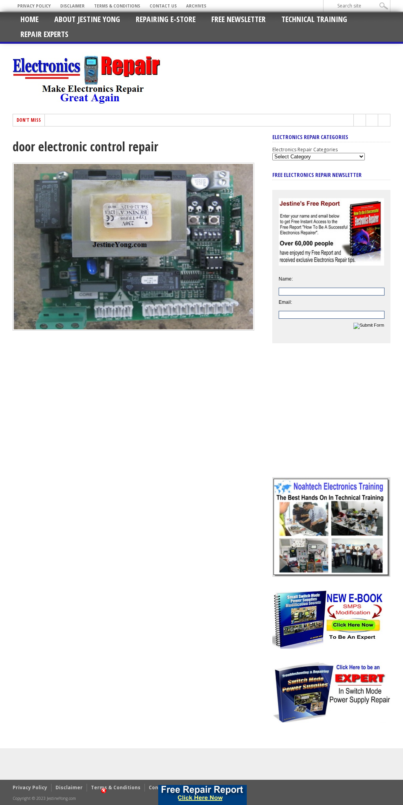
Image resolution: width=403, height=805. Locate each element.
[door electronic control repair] (133, 328)
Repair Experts (44, 34)
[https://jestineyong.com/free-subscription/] (202, 795)
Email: (285, 302)
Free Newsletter (238, 19)
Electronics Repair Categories (305, 149)
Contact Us (163, 6)
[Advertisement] (331, 416)
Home (29, 19)
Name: (286, 279)
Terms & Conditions (117, 6)
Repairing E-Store (166, 19)
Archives (196, 6)
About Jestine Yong (87, 19)
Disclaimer (72, 6)
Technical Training (314, 19)
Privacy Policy (34, 6)
